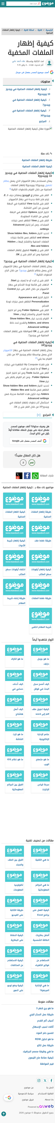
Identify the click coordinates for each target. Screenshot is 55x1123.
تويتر (19, 475)
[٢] (35, 274)
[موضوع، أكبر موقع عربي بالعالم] (48, 4)
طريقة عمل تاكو (45, 1045)
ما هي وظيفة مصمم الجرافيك (38, 1051)
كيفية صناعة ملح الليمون (41, 1057)
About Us (49, 1100)
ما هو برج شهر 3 (45, 1008)
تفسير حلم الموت (45, 1033)
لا (23, 462)
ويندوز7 (22, 270)
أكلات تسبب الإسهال (43, 1027)
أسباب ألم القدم (45, 1020)
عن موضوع (29, 1088)
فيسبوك (27, 475)
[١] (10, 188)
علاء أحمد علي (18, 61)
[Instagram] (39, 1080)
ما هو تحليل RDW (44, 1039)
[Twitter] (45, 1080)
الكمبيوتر (7, 350)
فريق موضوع (28, 1100)
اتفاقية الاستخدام (46, 1094)
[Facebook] (51, 1080)
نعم (32, 462)
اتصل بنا (50, 1088)
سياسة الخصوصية (26, 1094)
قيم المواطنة (47, 1064)
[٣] (36, 358)
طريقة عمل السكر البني (41, 1014)
